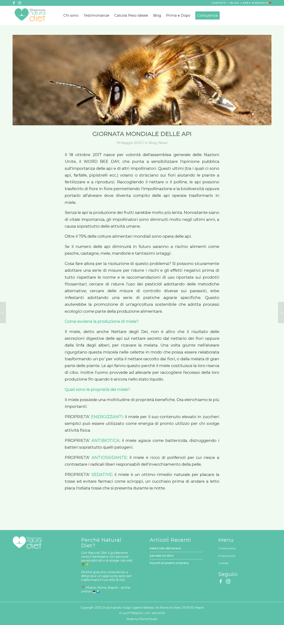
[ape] (142, 80)
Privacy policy (227, 555)
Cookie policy (227, 548)
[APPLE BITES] (281, 312)
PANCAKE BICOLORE (161, 556)
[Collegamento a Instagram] (19, 3)
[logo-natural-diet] (30, 15)
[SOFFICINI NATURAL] (3, 312)
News (163, 143)
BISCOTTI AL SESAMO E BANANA (169, 563)
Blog (234, 2)
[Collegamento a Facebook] (14, 3)
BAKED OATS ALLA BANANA (165, 548)
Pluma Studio (148, 619)
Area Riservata (256, 2)
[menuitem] (71, 15)
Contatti (219, 2)
